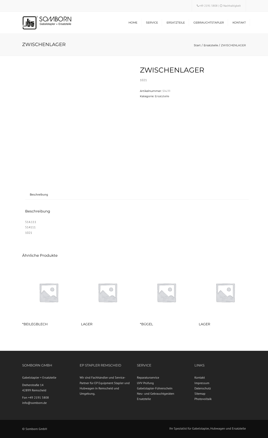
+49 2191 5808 (208, 5)
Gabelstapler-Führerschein (154, 388)
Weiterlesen (49, 293)
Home (133, 22)
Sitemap (199, 393)
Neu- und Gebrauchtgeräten (155, 393)
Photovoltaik (203, 399)
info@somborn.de (34, 403)
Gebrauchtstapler (208, 22)
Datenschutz (202, 388)
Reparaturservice (148, 377)
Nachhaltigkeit (232, 5)
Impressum (201, 383)
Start (197, 45)
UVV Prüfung (145, 383)
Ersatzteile (176, 22)
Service (152, 22)
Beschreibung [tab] (39, 194)
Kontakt (239, 22)
